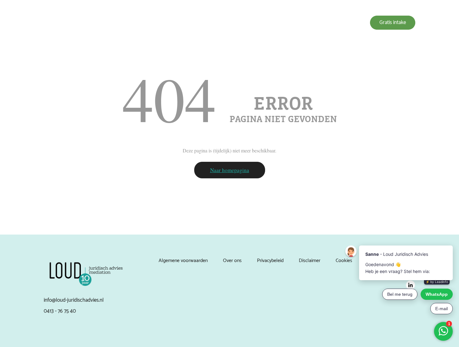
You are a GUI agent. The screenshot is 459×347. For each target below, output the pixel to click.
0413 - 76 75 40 (60, 311)
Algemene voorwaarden (183, 260)
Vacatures (333, 23)
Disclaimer (309, 260)
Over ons (246, 23)
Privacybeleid (270, 260)
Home (190, 23)
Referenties (276, 23)
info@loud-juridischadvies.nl (74, 300)
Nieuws (306, 23)
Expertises (217, 23)
